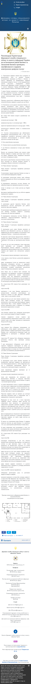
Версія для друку (8, 535)
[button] (28, 665)
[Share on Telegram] (14, 532)
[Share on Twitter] (9, 532)
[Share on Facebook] (4, 532)
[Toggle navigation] (28, 29)
